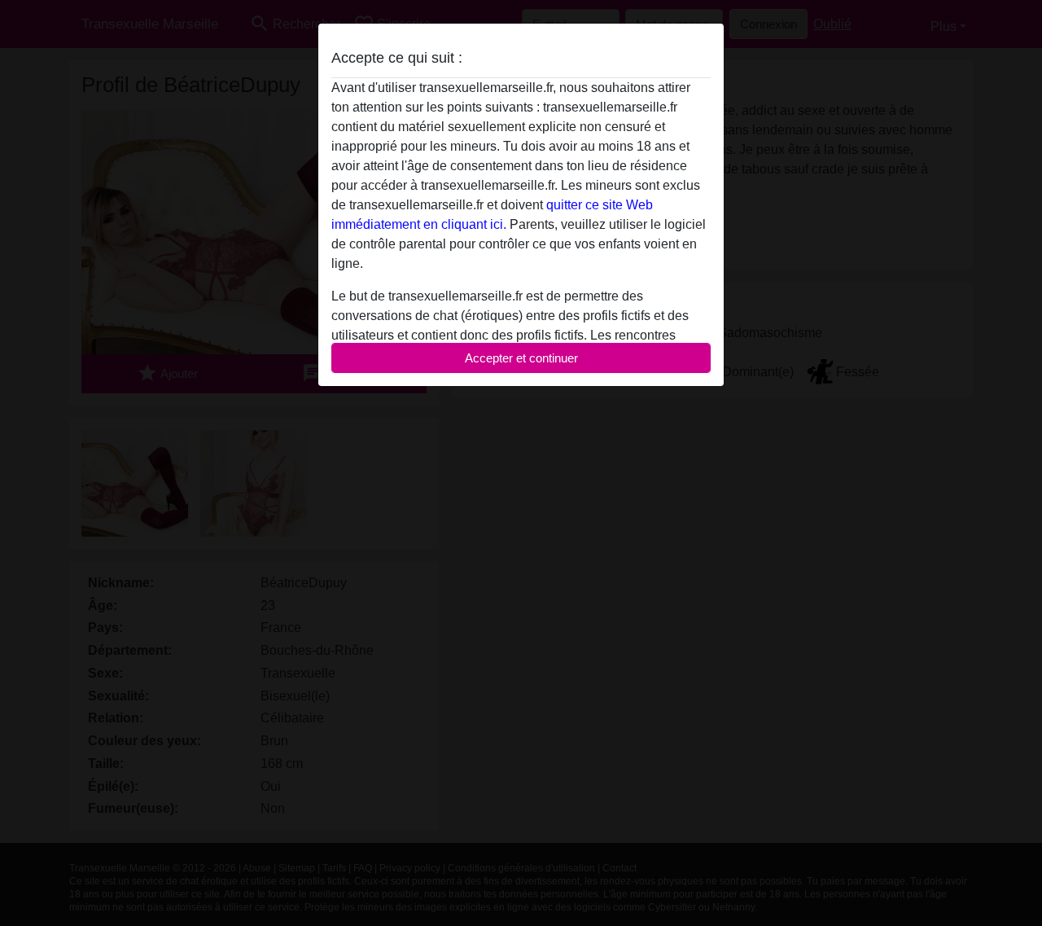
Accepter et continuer (521, 358)
